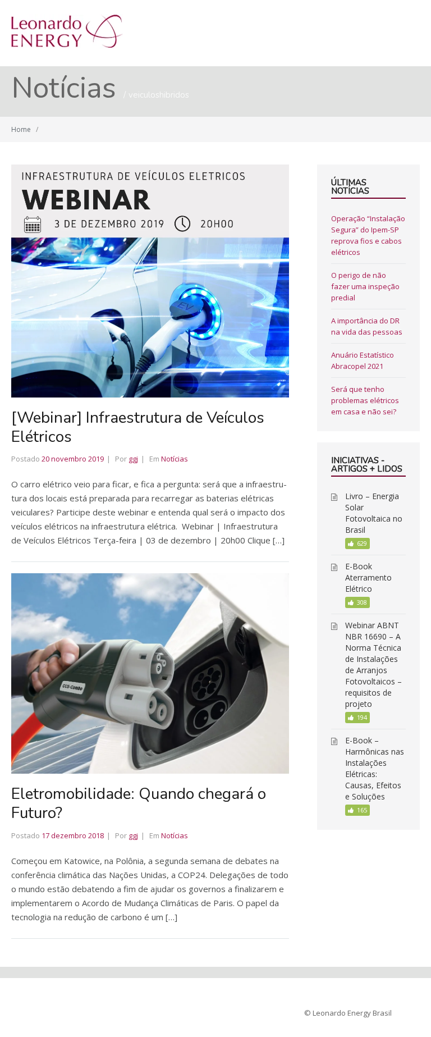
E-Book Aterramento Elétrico (368, 577)
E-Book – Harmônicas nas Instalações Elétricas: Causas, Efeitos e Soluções (374, 768)
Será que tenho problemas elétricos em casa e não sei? (365, 400)
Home (21, 129)
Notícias (174, 459)
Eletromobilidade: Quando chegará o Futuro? (138, 803)
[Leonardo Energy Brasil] (67, 45)
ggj (133, 459)
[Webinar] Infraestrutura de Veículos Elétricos (137, 427)
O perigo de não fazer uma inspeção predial (365, 286)
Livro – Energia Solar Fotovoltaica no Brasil (373, 513)
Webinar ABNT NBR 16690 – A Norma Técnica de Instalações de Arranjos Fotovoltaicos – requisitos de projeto (373, 664)
